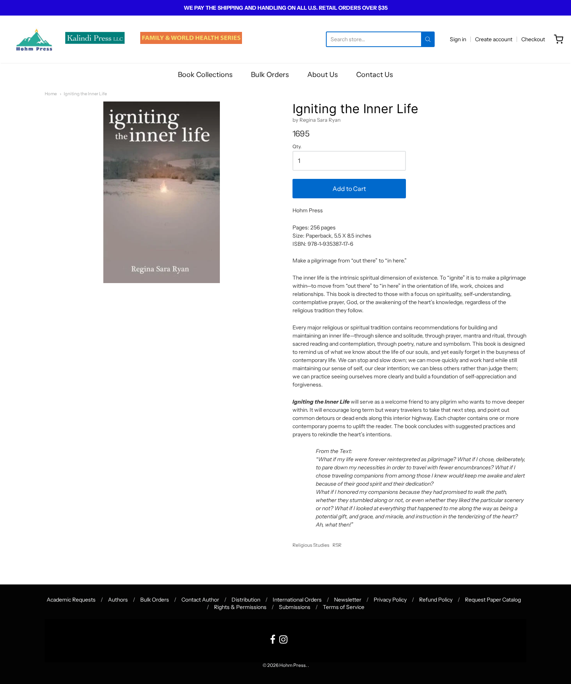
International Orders (297, 599)
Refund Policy (436, 599)
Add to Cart (349, 188)
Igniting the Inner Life (85, 93)
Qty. (296, 146)
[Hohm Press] (34, 39)
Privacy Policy (390, 599)
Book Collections (205, 74)
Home (51, 93)
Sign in (458, 39)
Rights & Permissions (240, 607)
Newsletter (347, 599)
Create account (493, 39)
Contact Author (200, 599)
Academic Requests (71, 599)
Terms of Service (343, 607)
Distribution (246, 599)
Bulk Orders (270, 74)
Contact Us (374, 74)
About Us (322, 74)
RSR (337, 545)
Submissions (294, 607)
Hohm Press (292, 665)
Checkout (533, 39)
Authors (118, 599)
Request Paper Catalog (493, 599)
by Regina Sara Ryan (316, 120)
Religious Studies (310, 545)
